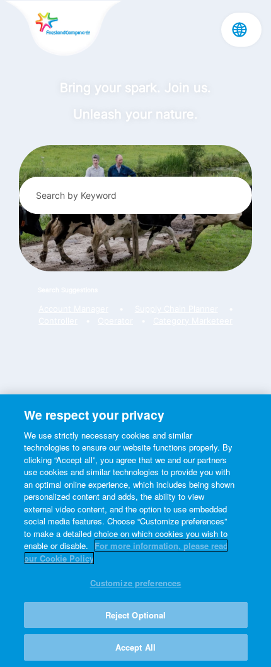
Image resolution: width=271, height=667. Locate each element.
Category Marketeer (193, 321)
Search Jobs (222, 195)
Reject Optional (135, 615)
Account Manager (73, 309)
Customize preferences (136, 583)
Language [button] (239, 29)
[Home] (62, 29)
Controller (58, 321)
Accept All (135, 647)
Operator (115, 321)
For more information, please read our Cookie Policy (126, 552)
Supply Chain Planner (176, 309)
